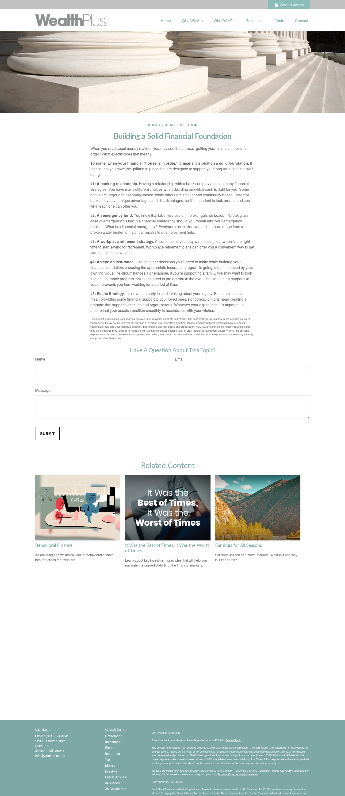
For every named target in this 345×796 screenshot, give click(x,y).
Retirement (113, 736)
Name (40, 359)
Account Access (292, 4)
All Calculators (115, 788)
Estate (110, 747)
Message (42, 390)
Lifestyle (111, 771)
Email (179, 359)
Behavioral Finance (54, 545)
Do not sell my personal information (238, 774)
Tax (108, 759)
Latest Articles (115, 777)
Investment (113, 741)
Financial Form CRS (168, 732)
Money (110, 765)
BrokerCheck (233, 740)
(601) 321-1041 (57, 736)
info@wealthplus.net (50, 755)
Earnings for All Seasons (238, 545)
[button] (166, 20)
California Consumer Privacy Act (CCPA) (270, 770)
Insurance (112, 753)
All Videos (112, 782)
